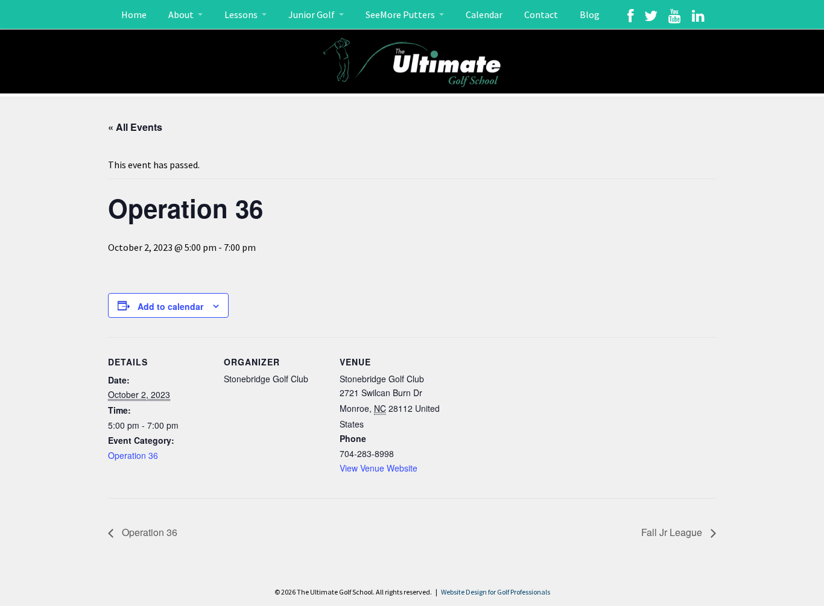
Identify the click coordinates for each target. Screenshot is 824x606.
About (181, 14)
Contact (541, 14)
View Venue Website (378, 468)
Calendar (484, 14)
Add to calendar (170, 306)
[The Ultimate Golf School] (412, 61)
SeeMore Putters (401, 14)
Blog (590, 14)
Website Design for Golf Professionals (495, 591)
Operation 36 (133, 455)
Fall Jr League (673, 532)
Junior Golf (312, 14)
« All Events (135, 127)
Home (134, 14)
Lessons (241, 14)
